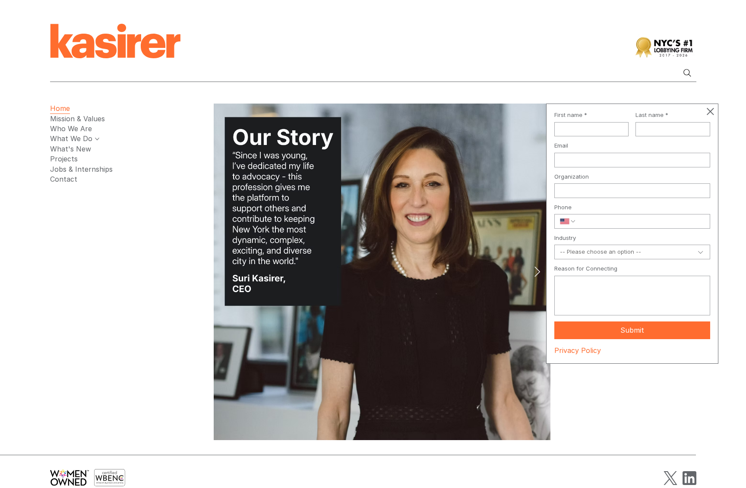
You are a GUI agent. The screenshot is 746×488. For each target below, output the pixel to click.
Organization (571, 176)
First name (570, 115)
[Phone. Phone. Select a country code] (568, 221)
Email (561, 145)
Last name (651, 115)
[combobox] (632, 252)
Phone (563, 207)
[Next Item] (537, 271)
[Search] (687, 73)
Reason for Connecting (585, 268)
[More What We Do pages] (97, 139)
